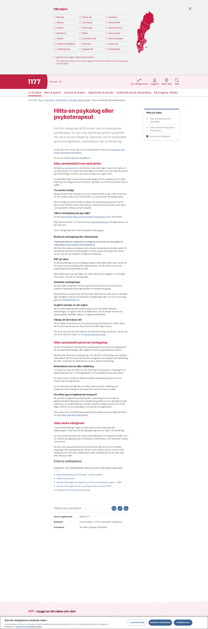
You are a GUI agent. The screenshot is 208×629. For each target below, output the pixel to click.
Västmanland (114, 33)
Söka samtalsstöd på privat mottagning (162, 129)
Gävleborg (61, 33)
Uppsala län (87, 49)
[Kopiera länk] (120, 508)
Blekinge (60, 17)
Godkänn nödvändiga (160, 622)
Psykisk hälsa (62, 100)
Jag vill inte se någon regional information (75, 57)
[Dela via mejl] (114, 508)
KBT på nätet (82, 276)
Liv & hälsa (49, 100)
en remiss (71, 294)
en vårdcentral (69, 168)
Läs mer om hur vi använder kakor (28, 626)
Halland (59, 38)
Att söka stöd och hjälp (79, 100)
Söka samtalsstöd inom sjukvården (160, 120)
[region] (104, 622)
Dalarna (59, 22)
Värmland (112, 17)
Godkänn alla (183, 622)
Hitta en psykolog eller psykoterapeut (109, 100)
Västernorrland (115, 28)
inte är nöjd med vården (95, 334)
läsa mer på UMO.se (81, 158)
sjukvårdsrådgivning (99, 222)
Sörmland (86, 44)
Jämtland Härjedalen (65, 44)
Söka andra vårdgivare (160, 136)
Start (40, 100)
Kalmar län (87, 17)
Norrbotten (87, 28)
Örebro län (113, 44)
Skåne (85, 33)
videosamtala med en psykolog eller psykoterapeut (74, 245)
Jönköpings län (63, 49)
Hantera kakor (137, 622)
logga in (100, 230)
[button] (126, 508)
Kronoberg (87, 22)
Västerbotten (114, 22)
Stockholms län (89, 38)
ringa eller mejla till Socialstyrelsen (72, 415)
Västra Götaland (115, 38)
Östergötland (114, 49)
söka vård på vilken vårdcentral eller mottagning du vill (85, 216)
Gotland (60, 28)
